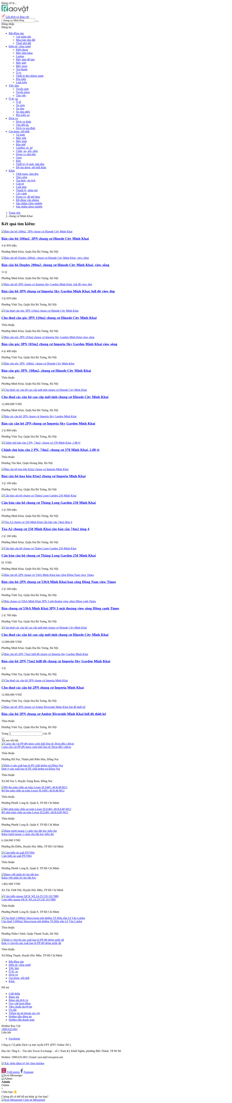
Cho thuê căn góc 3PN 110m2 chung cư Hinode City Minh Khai (49, 318)
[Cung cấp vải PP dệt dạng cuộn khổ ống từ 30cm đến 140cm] (37, 743)
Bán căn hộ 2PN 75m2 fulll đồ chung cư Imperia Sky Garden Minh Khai (55, 661)
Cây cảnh (21, 193)
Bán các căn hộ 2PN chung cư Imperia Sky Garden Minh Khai (48, 423)
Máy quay (22, 66)
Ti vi (18, 72)
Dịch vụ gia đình (25, 128)
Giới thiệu (14, 993)
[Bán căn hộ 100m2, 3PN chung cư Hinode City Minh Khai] (36, 231)
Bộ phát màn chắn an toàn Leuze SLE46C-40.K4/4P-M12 (34, 812)
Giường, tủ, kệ (24, 147)
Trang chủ (14, 212)
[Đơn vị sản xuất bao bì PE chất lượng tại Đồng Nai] (32, 765)
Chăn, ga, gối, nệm (27, 151)
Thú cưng (21, 177)
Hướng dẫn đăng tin (20, 1016)
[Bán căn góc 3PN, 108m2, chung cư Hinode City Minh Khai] (37, 363)
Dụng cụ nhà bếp (26, 154)
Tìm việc (21, 95)
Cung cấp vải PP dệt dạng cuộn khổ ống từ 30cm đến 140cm (36, 746)
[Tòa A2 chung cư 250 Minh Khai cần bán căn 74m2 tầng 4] (36, 522)
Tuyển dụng (23, 92)
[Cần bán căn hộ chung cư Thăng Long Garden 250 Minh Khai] (38, 495)
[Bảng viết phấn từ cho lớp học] (20, 874)
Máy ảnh (21, 62)
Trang (5, 733)
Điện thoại (22, 49)
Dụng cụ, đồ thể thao (28, 196)
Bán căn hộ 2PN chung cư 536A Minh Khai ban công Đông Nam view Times (58, 582)
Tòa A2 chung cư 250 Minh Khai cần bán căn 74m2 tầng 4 (45, 529)
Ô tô (18, 102)
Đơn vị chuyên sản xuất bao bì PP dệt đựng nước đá (31, 943)
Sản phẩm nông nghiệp (29, 206)
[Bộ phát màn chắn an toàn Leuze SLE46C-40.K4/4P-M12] (36, 809)
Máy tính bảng (24, 52)
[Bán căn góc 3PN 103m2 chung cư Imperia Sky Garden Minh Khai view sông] (47, 337)
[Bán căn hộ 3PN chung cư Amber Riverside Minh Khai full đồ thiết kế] (43, 707)
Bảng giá (14, 996)
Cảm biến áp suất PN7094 (16, 855)
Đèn (18, 160)
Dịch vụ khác (23, 121)
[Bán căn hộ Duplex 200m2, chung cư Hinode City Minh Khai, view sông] (45, 257)
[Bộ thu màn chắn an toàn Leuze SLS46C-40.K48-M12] (34, 787)
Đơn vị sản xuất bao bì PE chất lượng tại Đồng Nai (30, 768)
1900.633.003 (9, 1029)
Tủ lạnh (20, 134)
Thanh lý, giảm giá (27, 190)
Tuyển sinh (22, 88)
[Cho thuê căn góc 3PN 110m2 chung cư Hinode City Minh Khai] (39, 310)
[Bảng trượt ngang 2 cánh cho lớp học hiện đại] (29, 830)
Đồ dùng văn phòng (27, 200)
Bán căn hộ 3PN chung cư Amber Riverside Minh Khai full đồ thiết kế (53, 714)
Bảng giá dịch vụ (18, 1000)
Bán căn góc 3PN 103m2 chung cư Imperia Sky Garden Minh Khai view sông (59, 344)
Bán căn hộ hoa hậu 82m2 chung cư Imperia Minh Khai (43, 476)
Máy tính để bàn (25, 59)
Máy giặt (21, 137)
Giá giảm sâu (23, 36)
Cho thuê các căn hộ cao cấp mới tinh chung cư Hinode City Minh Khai (54, 397)
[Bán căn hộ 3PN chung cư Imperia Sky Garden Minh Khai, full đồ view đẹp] (46, 284)
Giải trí (20, 183)
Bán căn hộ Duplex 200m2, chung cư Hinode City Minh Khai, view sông (55, 265)
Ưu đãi (12, 1009)
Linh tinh (21, 187)
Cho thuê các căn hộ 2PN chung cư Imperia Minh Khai (42, 687)
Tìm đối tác (22, 124)
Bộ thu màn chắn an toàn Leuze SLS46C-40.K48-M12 (33, 790)
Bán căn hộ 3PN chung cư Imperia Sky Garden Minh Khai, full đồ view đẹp (58, 291)
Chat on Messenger (33, 1099)
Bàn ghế (21, 144)
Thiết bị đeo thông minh (30, 75)
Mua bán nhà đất (25, 39)
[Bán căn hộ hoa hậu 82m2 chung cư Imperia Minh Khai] (35, 469)
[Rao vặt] (15, 11)
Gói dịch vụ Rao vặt (17, 16)
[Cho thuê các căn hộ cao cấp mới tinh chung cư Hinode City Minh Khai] (44, 389)
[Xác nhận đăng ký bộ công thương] (22, 1063)
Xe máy (20, 105)
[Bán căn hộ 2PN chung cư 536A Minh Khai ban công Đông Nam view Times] (47, 574)
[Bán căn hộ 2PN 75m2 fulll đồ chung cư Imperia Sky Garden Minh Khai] (44, 654)
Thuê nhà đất (23, 43)
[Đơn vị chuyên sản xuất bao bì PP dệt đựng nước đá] (32, 939)
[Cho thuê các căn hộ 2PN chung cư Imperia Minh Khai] (34, 680)
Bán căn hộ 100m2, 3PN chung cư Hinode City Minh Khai (45, 238)
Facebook (14, 1038)
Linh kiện (21, 82)
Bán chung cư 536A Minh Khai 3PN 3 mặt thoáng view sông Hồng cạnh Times (60, 608)
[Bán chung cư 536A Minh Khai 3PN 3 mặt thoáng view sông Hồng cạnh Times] (48, 601)
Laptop (20, 56)
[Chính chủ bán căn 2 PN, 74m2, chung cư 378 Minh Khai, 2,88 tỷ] (40, 442)
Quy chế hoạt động (20, 1003)
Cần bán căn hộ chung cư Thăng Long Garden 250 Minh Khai (48, 503)
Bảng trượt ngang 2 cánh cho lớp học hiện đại (27, 834)
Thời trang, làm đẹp (27, 173)
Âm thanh (21, 69)
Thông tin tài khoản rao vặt (24, 1013)
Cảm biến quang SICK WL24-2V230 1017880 (28, 899)
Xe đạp (20, 108)
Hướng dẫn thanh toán (21, 1019)
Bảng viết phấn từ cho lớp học (18, 877)
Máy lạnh (21, 141)
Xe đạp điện (23, 111)
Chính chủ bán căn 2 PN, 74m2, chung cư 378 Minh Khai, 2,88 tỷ (50, 450)
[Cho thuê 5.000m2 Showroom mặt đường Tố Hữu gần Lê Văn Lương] (43, 918)
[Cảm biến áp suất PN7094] (17, 852)
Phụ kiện (21, 79)
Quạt (19, 157)
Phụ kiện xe (23, 115)
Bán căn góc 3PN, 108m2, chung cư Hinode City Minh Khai (46, 371)
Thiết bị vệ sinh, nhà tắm (30, 164)
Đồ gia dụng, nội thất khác (31, 167)
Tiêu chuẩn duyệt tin (20, 1006)
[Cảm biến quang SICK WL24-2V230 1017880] (30, 896)
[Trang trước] (2, 738)
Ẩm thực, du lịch (25, 180)
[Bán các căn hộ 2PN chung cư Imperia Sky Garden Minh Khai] (38, 416)
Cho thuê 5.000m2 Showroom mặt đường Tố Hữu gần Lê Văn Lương (41, 921)
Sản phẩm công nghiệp (29, 203)
